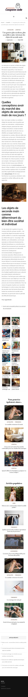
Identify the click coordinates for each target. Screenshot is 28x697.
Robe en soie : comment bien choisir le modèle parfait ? (14, 506)
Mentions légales (6, 688)
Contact (3, 686)
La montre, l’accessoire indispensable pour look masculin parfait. (14, 554)
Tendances (14, 527)
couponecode (10, 39)
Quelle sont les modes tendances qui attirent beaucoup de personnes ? (14, 530)
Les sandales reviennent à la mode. (14, 424)
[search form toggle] (26, 18)
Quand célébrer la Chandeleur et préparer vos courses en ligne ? (14, 471)
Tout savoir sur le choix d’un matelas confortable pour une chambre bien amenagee (14, 447)
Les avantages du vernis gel (14, 600)
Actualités (10, 29)
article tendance (17, 165)
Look (14, 503)
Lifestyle (18, 29)
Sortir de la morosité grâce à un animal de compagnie (14, 623)
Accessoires (14, 551)
